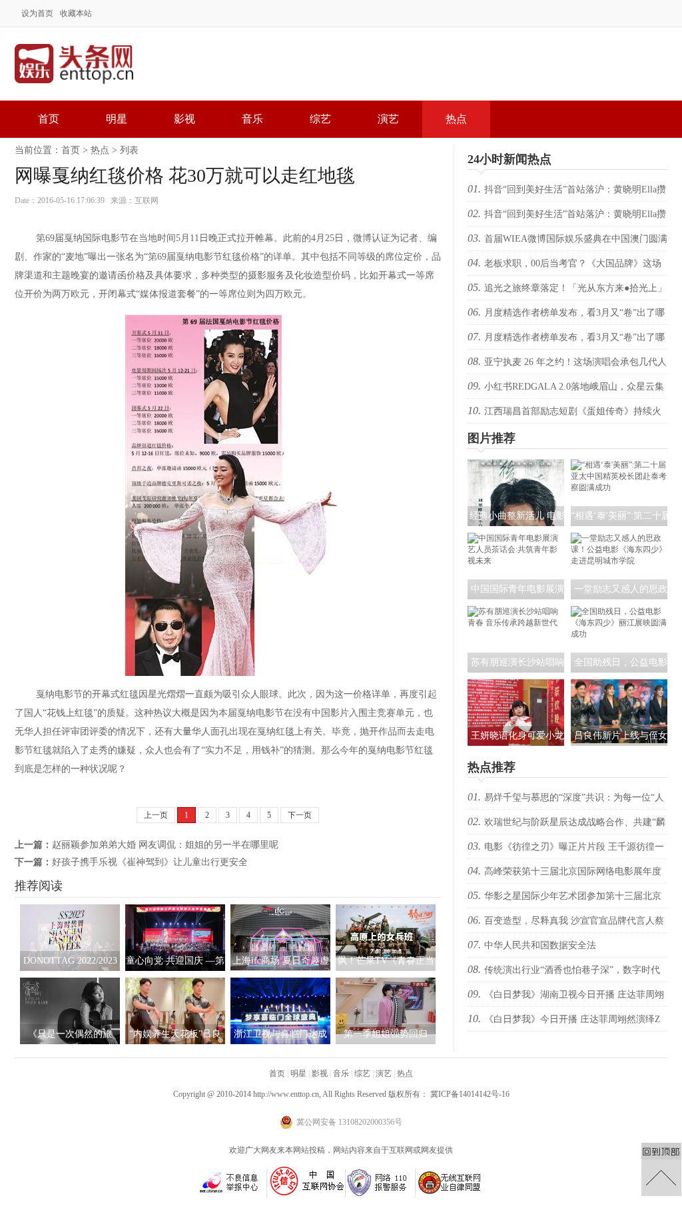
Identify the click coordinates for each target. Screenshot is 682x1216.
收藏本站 (76, 13)
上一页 (156, 815)
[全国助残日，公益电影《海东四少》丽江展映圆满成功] (619, 634)
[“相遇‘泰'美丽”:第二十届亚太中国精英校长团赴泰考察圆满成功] (619, 487)
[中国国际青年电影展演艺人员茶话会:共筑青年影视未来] (516, 560)
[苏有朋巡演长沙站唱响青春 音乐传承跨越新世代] (516, 622)
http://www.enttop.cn (286, 1094)
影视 (184, 119)
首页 (48, 119)
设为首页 (37, 13)
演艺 (388, 119)
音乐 (252, 119)
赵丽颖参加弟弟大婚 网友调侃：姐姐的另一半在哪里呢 (165, 845)
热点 (456, 119)
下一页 (300, 815)
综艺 (320, 119)
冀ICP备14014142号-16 (470, 1094)
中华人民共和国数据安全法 (540, 945)
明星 (116, 119)
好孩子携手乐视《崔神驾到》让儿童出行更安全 (150, 862)
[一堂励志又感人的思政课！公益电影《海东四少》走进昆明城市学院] (619, 560)
